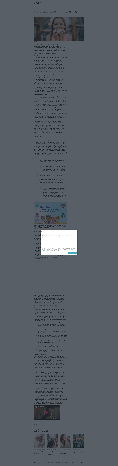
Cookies (47, 250)
